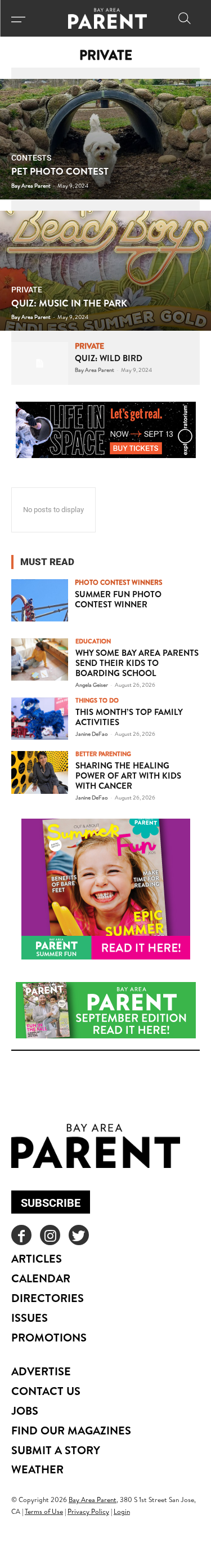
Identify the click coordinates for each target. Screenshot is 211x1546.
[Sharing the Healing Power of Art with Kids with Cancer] (39, 772)
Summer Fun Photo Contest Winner (118, 599)
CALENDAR (40, 1278)
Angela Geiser (91, 684)
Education (93, 641)
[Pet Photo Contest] (105, 139)
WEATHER (37, 1469)
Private (26, 290)
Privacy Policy (88, 1511)
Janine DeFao (91, 734)
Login (122, 1511)
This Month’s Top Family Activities (129, 717)
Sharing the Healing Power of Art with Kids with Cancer (128, 775)
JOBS (24, 1410)
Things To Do (97, 701)
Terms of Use (44, 1511)
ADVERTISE (41, 1371)
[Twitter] (79, 1235)
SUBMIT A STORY (55, 1450)
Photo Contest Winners (119, 582)
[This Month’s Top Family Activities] (39, 719)
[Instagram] (50, 1235)
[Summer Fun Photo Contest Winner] (39, 600)
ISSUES (29, 1317)
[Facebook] (21, 1235)
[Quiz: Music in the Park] (105, 271)
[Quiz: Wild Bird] (39, 363)
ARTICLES (36, 1258)
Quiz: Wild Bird (108, 358)
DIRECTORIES (47, 1297)
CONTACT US (45, 1390)
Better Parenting (103, 754)
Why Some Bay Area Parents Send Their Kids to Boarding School (137, 663)
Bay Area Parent (94, 370)
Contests (31, 158)
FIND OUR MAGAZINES (71, 1430)
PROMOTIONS (49, 1337)
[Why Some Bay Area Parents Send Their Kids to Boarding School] (39, 659)
